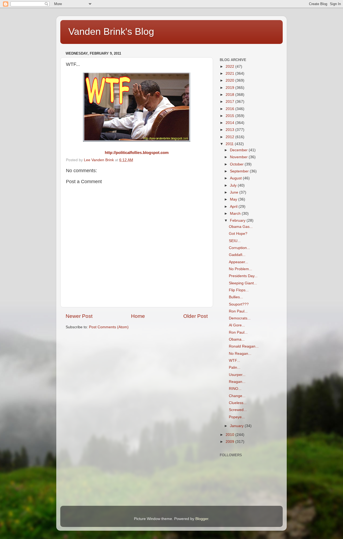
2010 (230, 435)
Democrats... (240, 318)
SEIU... (235, 241)
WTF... (234, 361)
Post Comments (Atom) (109, 327)
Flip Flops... (239, 290)
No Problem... (240, 269)
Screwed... (238, 410)
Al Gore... (237, 325)
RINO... (235, 389)
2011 (230, 144)
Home (138, 316)
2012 (230, 137)
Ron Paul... (238, 311)
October (237, 164)
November (239, 157)
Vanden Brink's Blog (111, 31)
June (234, 192)
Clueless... (238, 403)
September (240, 171)
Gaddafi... (237, 255)
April (234, 207)
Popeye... (237, 417)
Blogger (201, 519)
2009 (230, 442)
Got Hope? (238, 234)
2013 (230, 130)
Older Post (195, 316)
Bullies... (236, 297)
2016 (230, 109)
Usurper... (237, 375)
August (236, 178)
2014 (230, 123)
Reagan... (237, 382)
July (234, 185)
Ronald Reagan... (244, 346)
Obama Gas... (241, 227)
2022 (230, 67)
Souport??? (239, 304)
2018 (230, 95)
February (238, 220)
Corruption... (239, 248)
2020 (230, 80)
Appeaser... (238, 262)
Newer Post (79, 316)
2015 (230, 116)
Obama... (237, 339)
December (239, 150)
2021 (230, 73)
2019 (230, 88)
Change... (237, 396)
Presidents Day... (243, 276)
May (234, 199)
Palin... (234, 367)
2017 (230, 102)
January (237, 426)
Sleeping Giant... (243, 283)
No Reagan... (240, 354)
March (236, 214)
